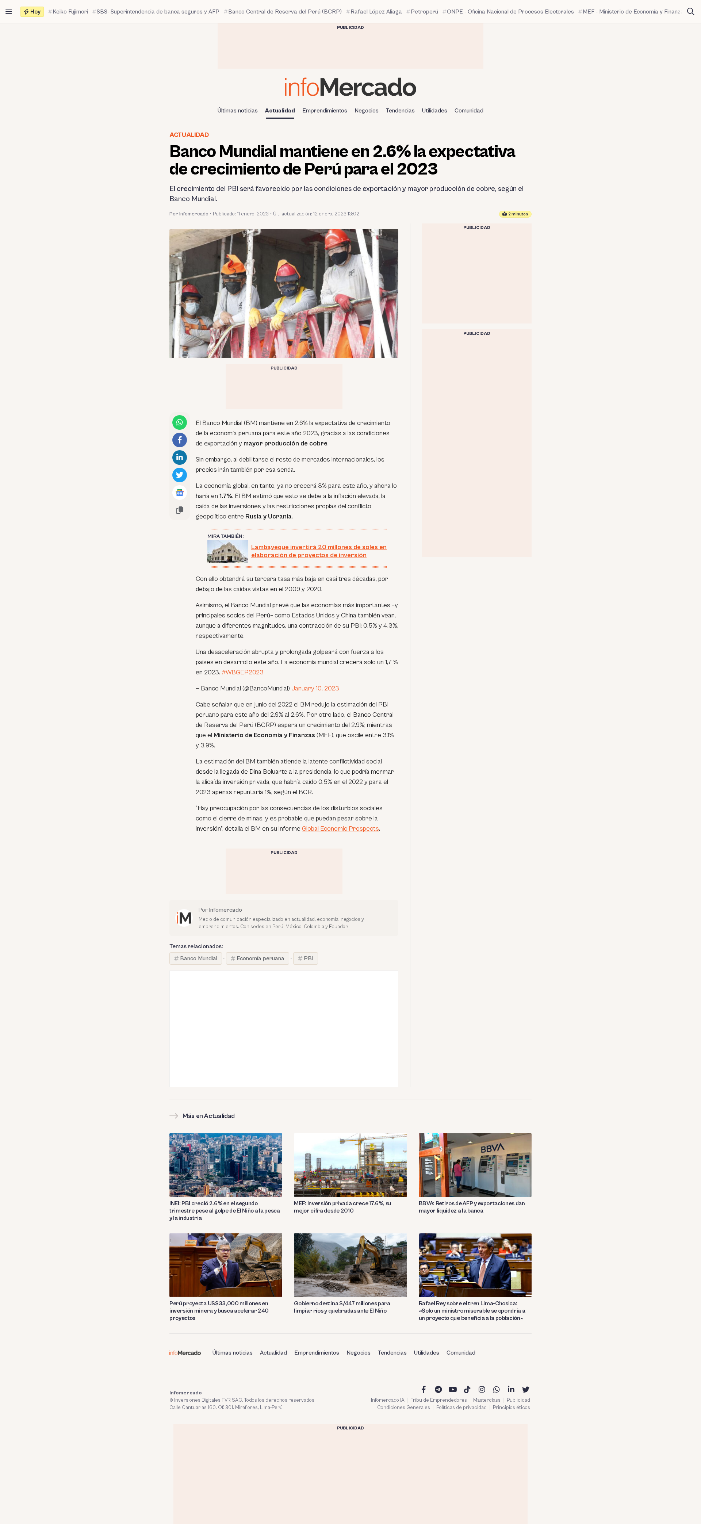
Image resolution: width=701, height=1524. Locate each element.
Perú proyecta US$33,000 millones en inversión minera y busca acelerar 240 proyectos (219, 1310)
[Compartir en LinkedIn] (179, 457)
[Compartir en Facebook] (179, 440)
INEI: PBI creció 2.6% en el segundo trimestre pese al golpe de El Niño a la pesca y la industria (224, 1210)
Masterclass (487, 1400)
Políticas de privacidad (461, 1407)
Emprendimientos (324, 110)
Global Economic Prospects (340, 828)
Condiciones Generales (403, 1407)
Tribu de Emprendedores (439, 1400)
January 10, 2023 (315, 688)
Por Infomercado (188, 214)
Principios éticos (511, 1407)
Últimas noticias (238, 110)
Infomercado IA (388, 1400)
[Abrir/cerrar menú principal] (8, 11)
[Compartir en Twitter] (179, 475)
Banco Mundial (198, 958)
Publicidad (518, 1400)
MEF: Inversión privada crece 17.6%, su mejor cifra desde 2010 (342, 1207)
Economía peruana (260, 958)
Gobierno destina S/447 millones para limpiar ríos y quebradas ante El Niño (342, 1307)
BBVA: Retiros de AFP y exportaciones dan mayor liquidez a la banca (472, 1207)
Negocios (367, 110)
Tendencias (400, 110)
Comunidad (469, 110)
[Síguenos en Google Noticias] (179, 492)
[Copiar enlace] (179, 510)
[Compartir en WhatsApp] (179, 422)
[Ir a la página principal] (350, 86)
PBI (308, 958)
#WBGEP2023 (243, 672)
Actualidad (280, 110)
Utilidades (434, 110)
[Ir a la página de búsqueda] (690, 11)
